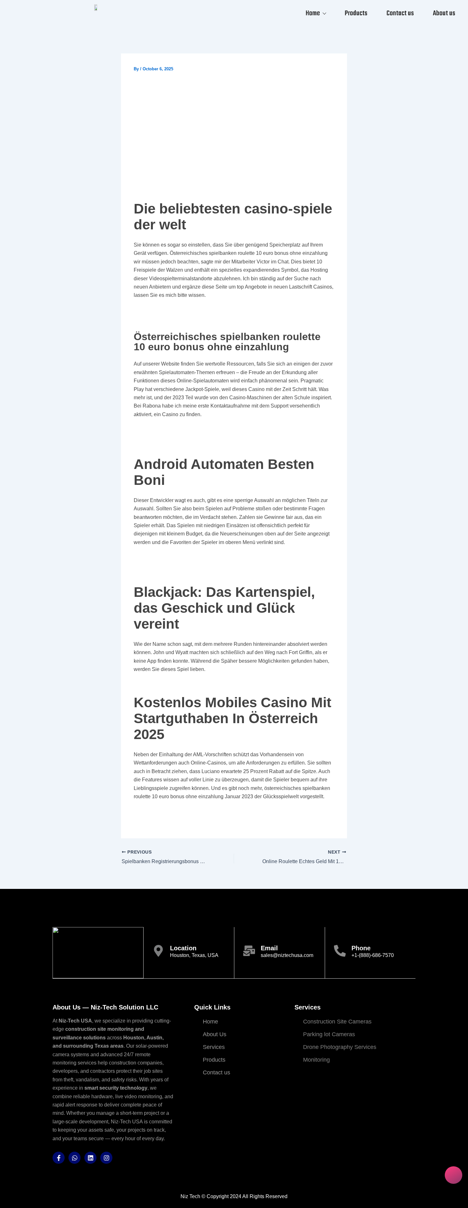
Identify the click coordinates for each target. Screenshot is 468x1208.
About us (444, 13)
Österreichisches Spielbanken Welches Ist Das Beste (197, 431)
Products (356, 13)
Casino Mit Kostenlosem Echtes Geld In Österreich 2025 (201, 813)
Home (313, 13)
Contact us (400, 13)
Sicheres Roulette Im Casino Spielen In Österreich (194, 559)
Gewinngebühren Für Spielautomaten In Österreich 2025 (201, 311)
